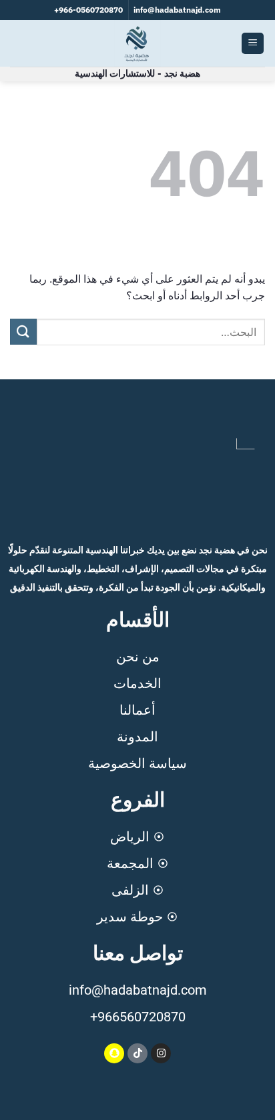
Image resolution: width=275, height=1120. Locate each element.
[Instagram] (161, 1053)
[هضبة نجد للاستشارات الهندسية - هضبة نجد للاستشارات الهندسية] (137, 43)
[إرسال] (23, 332)
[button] (253, 44)
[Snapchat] (114, 1053)
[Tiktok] (137, 1053)
